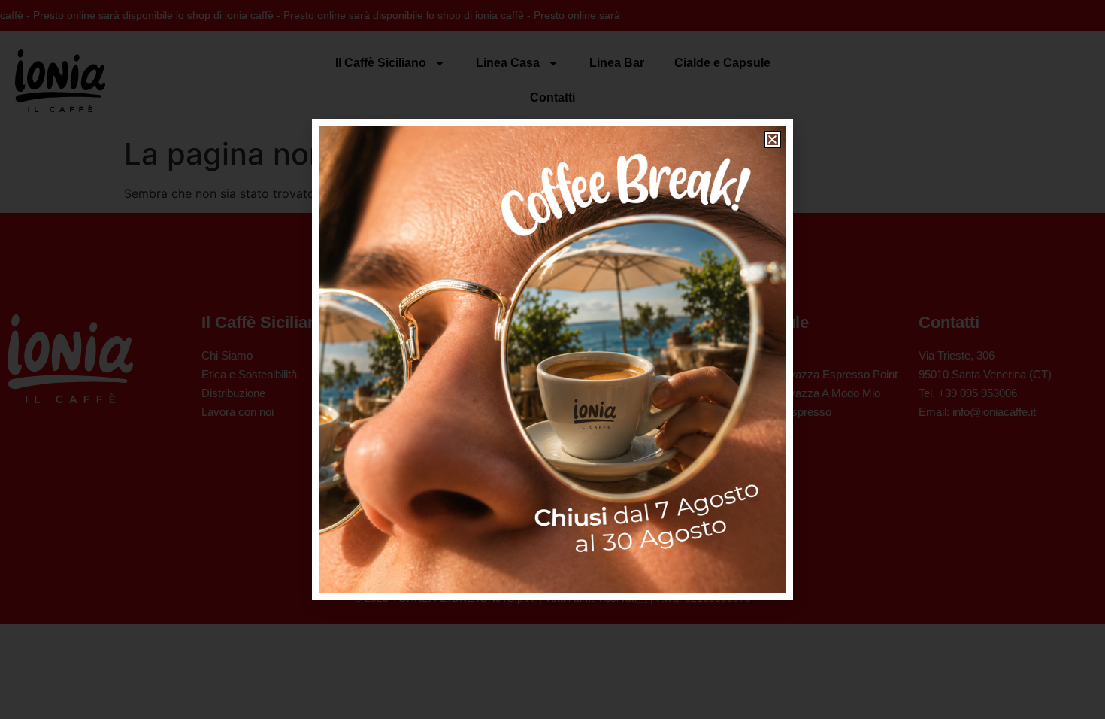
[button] (772, 139)
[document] (552, 359)
